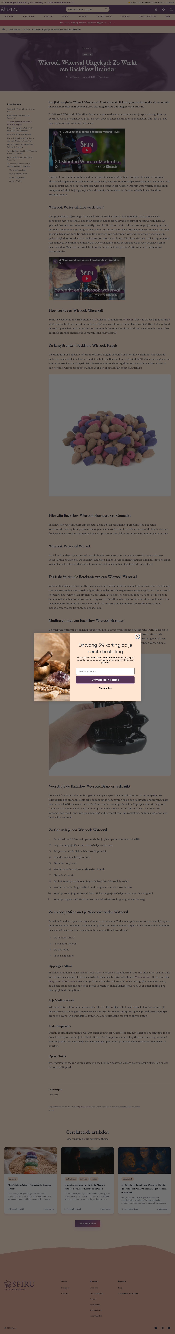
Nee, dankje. (105, 688)
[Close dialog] (137, 636)
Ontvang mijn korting (105, 679)
